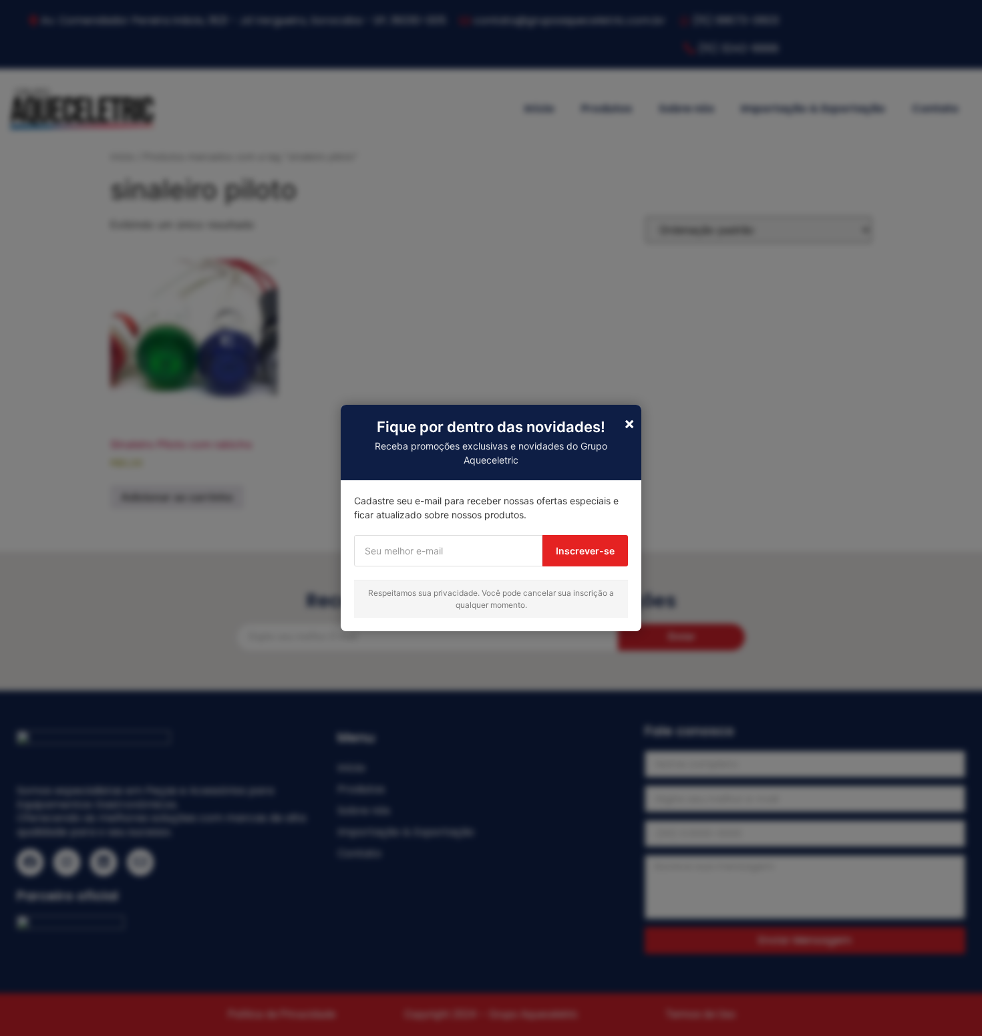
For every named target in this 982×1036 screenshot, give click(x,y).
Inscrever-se (585, 550)
